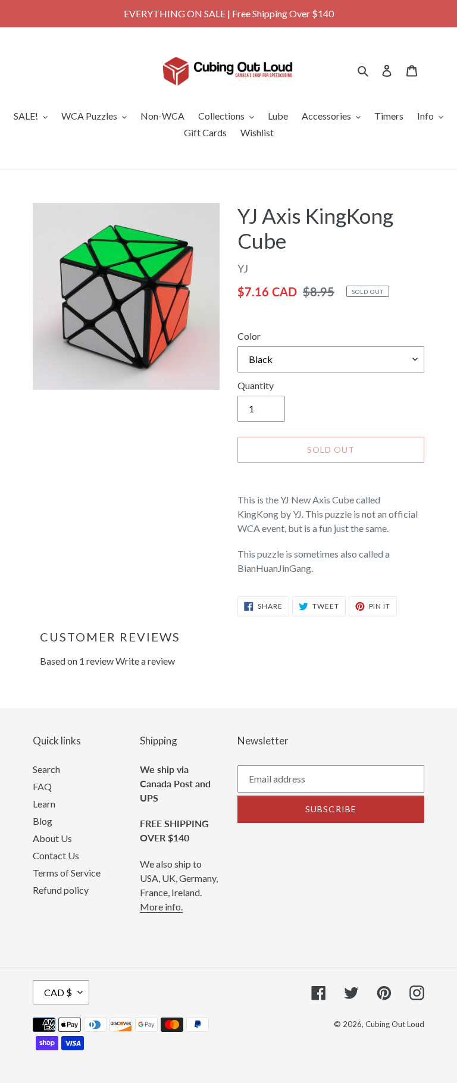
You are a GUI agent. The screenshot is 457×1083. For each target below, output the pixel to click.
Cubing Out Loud (394, 1024)
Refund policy (61, 890)
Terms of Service (67, 872)
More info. (161, 906)
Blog (42, 821)
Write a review (145, 660)
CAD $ (58, 992)
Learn (44, 803)
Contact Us (56, 855)
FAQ (42, 786)
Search (46, 769)
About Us (52, 838)
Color (249, 336)
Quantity (255, 385)
